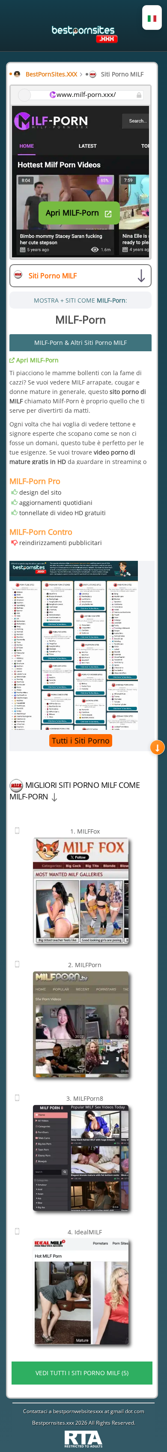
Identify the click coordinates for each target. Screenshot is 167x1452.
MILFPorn (84, 965)
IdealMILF (85, 1232)
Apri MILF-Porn (37, 360)
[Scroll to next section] (157, 747)
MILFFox (85, 831)
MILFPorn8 (84, 1098)
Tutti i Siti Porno (81, 740)
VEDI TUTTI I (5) (82, 1373)
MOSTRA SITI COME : (80, 300)
